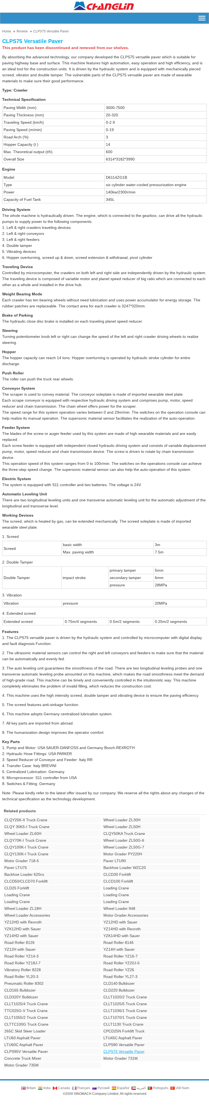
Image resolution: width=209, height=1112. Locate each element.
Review (22, 31)
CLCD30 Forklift (117, 874)
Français (83, 1088)
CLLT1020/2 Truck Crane (125, 997)
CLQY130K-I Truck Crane (26, 854)
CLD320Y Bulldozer (21, 997)
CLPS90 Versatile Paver (124, 1045)
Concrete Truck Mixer (22, 1058)
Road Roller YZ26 (118, 970)
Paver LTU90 (114, 861)
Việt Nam (182, 1088)
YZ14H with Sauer (119, 949)
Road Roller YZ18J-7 (22, 963)
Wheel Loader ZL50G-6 (123, 840)
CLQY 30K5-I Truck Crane (27, 827)
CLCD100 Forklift (118, 881)
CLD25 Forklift (16, 888)
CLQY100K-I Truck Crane (26, 847)
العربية (141, 1088)
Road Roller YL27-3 (120, 976)
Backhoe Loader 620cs (24, 874)
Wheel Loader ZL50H (121, 827)
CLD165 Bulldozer (20, 990)
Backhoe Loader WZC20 (124, 867)
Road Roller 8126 (19, 942)
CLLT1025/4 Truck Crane (26, 1004)
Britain (31, 1088)
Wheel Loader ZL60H (22, 833)
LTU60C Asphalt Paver (23, 1045)
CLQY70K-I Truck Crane (25, 840)
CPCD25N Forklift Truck (124, 1031)
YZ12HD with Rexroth (23, 922)
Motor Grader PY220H (122, 854)
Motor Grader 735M (21, 1065)
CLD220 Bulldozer (119, 990)
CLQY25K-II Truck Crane (25, 820)
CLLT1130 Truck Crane (123, 1024)
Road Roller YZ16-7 (120, 956)
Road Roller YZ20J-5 (121, 963)
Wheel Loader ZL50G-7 (123, 847)
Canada (63, 1088)
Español (122, 1088)
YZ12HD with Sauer (120, 922)
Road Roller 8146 (118, 942)
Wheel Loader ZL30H (121, 820)
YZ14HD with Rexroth (122, 929)
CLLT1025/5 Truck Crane (125, 1004)
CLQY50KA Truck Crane (124, 833)
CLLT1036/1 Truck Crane (125, 1010)
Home (6, 31)
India (46, 1088)
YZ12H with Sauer (20, 949)
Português (160, 1088)
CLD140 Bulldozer (119, 983)
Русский (103, 1088)
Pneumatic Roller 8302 (24, 983)
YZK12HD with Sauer (22, 929)
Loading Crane (116, 888)
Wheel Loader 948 (119, 908)
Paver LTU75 (15, 867)
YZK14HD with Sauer (121, 936)
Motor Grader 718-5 (21, 861)
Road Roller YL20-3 (21, 976)
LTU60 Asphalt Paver (22, 1038)
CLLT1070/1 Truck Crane (125, 1017)
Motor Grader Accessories (125, 915)
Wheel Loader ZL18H (22, 908)
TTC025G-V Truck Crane (26, 1010)
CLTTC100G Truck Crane (26, 1024)
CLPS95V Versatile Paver (26, 1051)
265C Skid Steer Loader (25, 1031)
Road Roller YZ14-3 (21, 956)
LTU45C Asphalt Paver (122, 1038)
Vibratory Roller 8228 (22, 970)
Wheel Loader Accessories (27, 915)
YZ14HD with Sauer (21, 936)
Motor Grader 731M (120, 1058)
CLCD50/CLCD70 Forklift (26, 881)
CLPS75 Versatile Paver (51, 31)
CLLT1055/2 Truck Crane (26, 1017)
